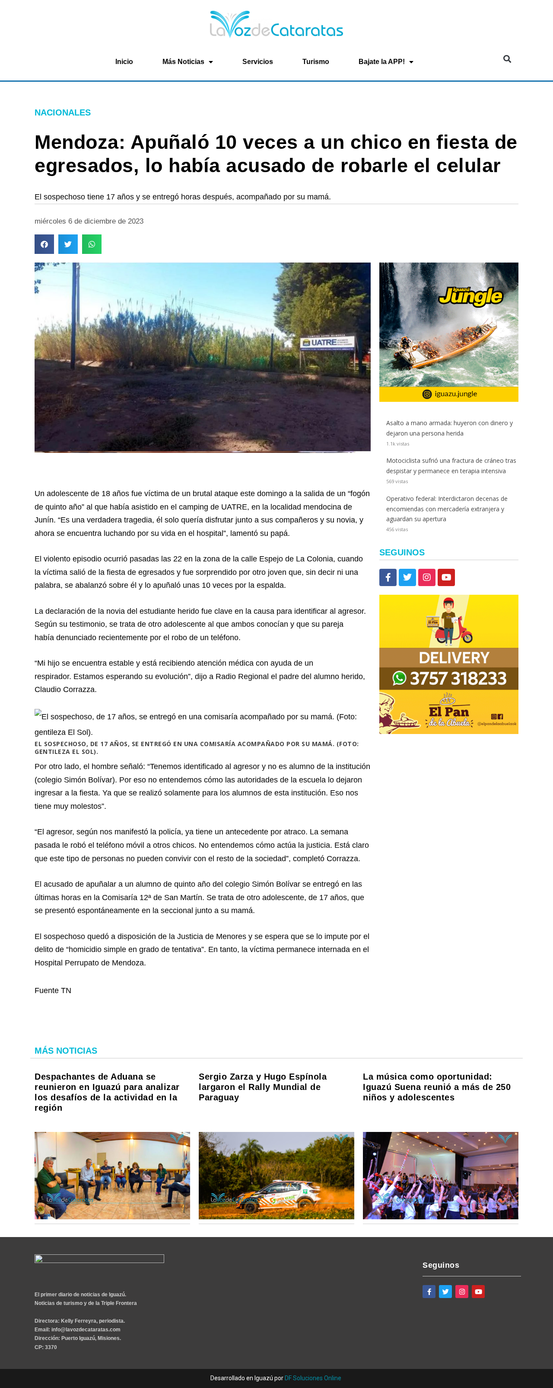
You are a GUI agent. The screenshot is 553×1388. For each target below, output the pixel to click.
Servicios (257, 61)
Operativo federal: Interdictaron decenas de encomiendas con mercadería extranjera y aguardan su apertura (447, 508)
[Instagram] (426, 577)
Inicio (124, 61)
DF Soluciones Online (313, 1378)
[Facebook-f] (388, 577)
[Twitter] (407, 577)
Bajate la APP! (382, 61)
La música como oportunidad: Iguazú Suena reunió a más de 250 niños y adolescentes (437, 1087)
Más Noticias (183, 61)
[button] (507, 59)
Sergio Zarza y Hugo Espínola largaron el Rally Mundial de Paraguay (263, 1087)
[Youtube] (446, 577)
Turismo (315, 61)
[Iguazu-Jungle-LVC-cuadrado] (448, 399)
